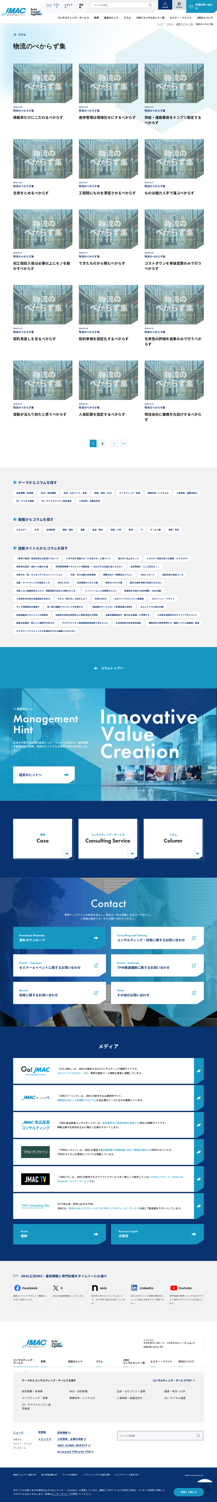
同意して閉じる (189, 1492)
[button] (54, 5)
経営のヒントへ (30, 774)
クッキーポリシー (61, 1493)
